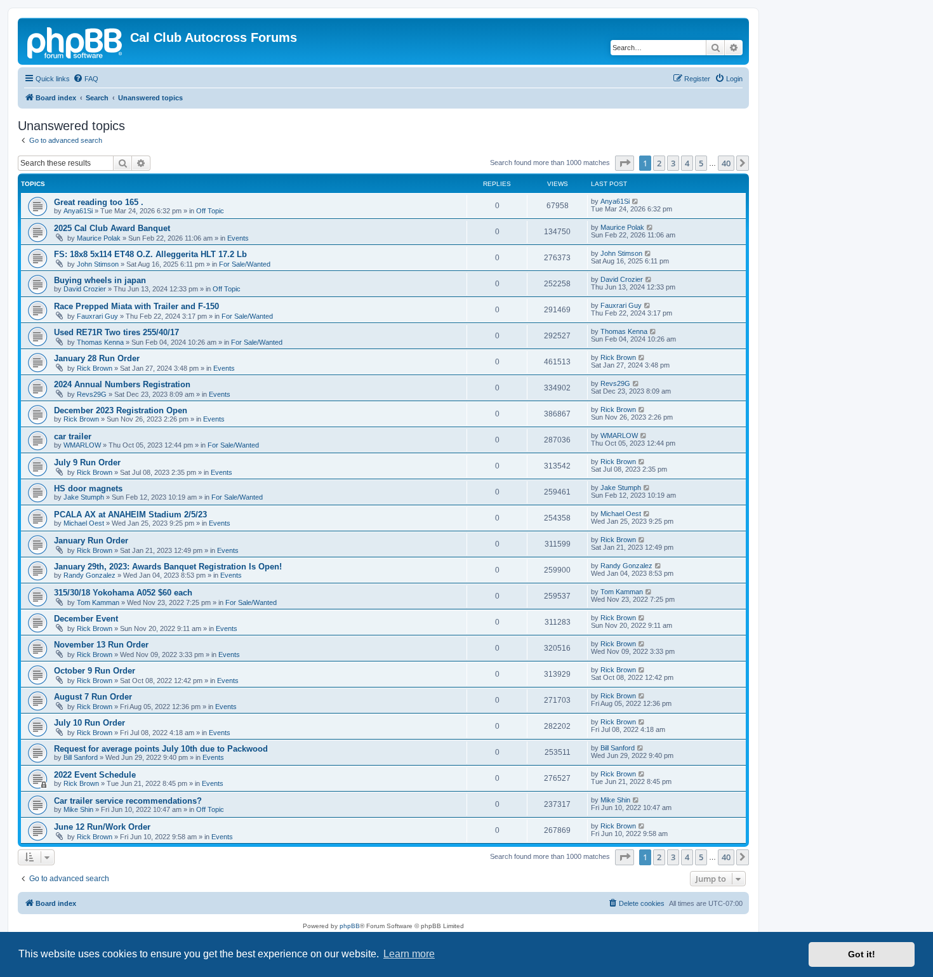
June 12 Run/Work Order (102, 827)
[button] (624, 163)
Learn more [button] (409, 953)
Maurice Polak (99, 238)
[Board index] (75, 41)
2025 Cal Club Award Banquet (112, 228)
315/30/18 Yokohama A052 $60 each (123, 592)
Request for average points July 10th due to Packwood (161, 749)
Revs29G (92, 394)
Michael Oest (83, 523)
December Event (86, 618)
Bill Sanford (80, 757)
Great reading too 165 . (98, 202)
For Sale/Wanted (244, 264)
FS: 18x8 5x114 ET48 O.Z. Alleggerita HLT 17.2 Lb (150, 254)
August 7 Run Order (93, 696)
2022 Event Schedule (95, 775)
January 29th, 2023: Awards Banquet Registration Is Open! (168, 566)
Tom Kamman (98, 602)
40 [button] (726, 163)
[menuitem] (85, 78)
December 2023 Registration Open (120, 410)
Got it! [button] (861, 954)
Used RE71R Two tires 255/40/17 (116, 332)
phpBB (350, 925)
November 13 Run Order (101, 644)
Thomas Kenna (100, 342)
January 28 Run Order (97, 358)
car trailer (72, 436)
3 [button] (673, 163)
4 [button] (687, 163)
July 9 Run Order (87, 462)
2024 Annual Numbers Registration (122, 384)
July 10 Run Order (89, 723)
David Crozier (84, 289)
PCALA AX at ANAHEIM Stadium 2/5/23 (130, 514)
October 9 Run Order (94, 670)
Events (238, 238)
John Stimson (98, 264)
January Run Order (91, 540)
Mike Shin (78, 809)
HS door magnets (88, 488)
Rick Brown (94, 368)
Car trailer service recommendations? (128, 801)
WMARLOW (82, 445)
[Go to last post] (636, 201)
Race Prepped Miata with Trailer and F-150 (136, 306)
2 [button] (659, 163)
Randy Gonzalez (89, 575)
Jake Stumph (83, 497)
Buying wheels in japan (100, 280)
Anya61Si (78, 211)
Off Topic (210, 211)
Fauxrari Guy (97, 316)
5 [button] (701, 163)
